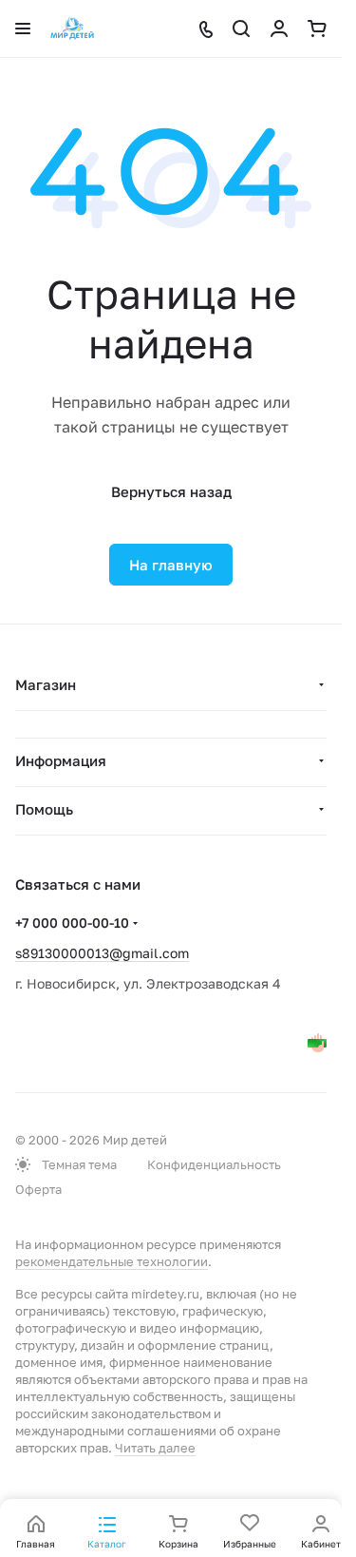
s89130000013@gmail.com (102, 953)
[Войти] (279, 28)
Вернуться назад (171, 491)
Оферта (38, 1189)
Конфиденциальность (214, 1164)
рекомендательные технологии (111, 1261)
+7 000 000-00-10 (72, 922)
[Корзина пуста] (317, 28)
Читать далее (155, 1447)
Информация (60, 760)
